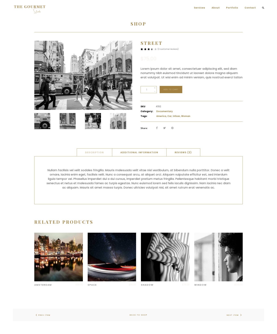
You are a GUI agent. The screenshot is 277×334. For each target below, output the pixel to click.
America (161, 116)
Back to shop (138, 315)
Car (169, 116)
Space (92, 284)
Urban (176, 116)
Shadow (147, 284)
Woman (185, 116)
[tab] (94, 152)
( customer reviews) (168, 49)
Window (200, 284)
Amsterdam (43, 284)
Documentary (164, 111)
